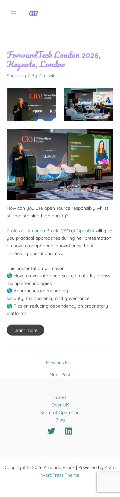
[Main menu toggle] (13, 13)
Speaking (16, 75)
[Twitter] (51, 431)
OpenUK (85, 230)
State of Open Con (60, 412)
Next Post (60, 374)
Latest (60, 397)
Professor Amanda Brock (32, 230)
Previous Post (60, 362)
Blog (60, 419)
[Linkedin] (69, 431)
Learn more (25, 330)
